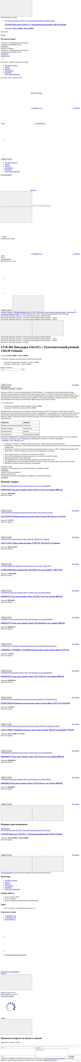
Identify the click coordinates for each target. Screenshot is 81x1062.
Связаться (5, 46)
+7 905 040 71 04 (18, 440)
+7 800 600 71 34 (36, 108)
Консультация (5, 387)
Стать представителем (12, 74)
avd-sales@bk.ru (39, 123)
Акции (7, 67)
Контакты (8, 72)
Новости (8, 69)
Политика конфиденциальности (15, 955)
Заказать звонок (6, 159)
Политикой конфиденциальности (54, 1058)
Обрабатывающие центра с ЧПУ (25, 312)
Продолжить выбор (7, 996)
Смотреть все (5, 56)
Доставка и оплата (11, 65)
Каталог (10, 312)
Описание (4, 389)
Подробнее (4, 477)
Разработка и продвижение (10, 972)
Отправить (72, 1056)
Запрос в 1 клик (6, 385)
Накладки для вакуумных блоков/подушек (51, 312)
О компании (9, 71)
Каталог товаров (36, 93)
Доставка (12, 389)
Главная (3, 312)
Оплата (19, 389)
